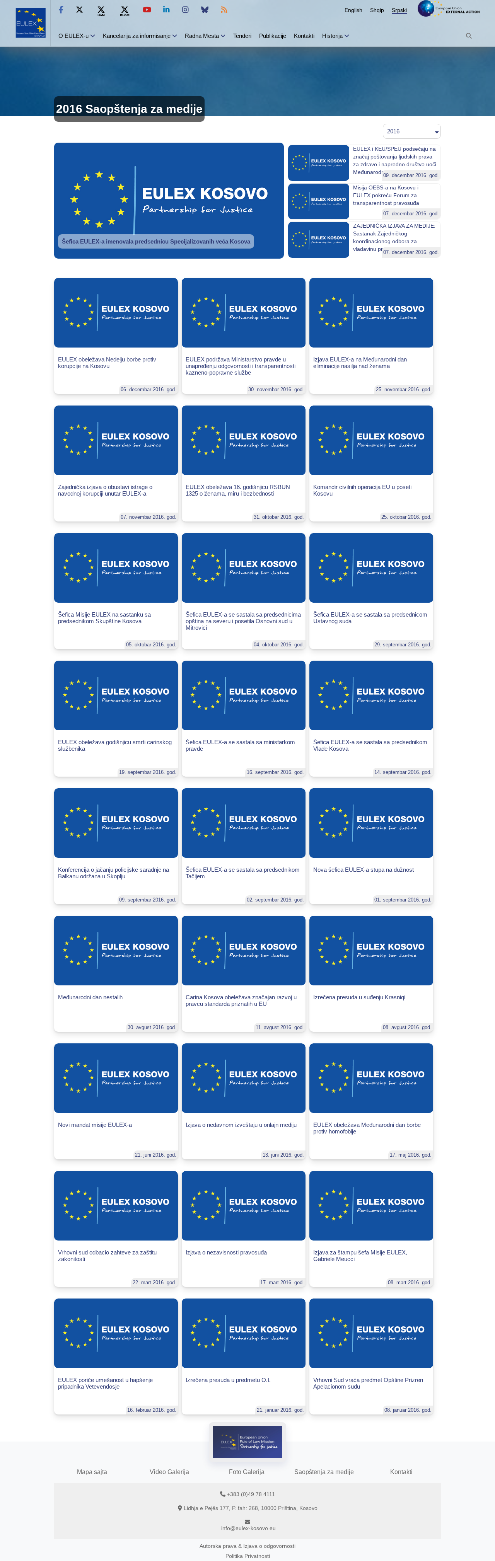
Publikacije (272, 35)
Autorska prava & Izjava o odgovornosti (247, 1546)
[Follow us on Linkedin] (166, 10)
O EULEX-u (73, 35)
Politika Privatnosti (247, 1556)
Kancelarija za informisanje (137, 35)
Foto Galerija (247, 1472)
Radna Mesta (202, 35)
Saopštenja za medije (324, 1472)
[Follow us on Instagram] (185, 10)
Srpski (399, 10)
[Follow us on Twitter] (79, 10)
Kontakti (304, 35)
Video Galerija (169, 1472)
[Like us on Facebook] (61, 10)
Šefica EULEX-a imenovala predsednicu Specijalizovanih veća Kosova (156, 241)
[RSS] (224, 10)
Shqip (377, 10)
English (353, 10)
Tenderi (242, 35)
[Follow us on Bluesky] (204, 10)
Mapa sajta (92, 1472)
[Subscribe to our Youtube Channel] (147, 10)
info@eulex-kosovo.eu (248, 1528)
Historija (332, 35)
